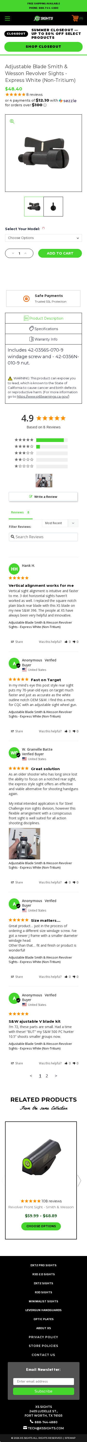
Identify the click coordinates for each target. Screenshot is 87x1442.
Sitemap (70, 1438)
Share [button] (18, 642)
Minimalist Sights (43, 1301)
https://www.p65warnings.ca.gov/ (42, 396)
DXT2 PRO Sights (43, 1265)
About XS (43, 1328)
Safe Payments (49, 296)
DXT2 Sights (43, 1283)
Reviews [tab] (17, 512)
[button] (43, 103)
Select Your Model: (25, 229)
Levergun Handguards (43, 1310)
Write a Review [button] (45, 496)
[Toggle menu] (13, 18)
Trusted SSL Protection (50, 301)
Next (79, 1180)
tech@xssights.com (46, 1428)
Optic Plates (44, 1319)
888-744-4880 (48, 8)
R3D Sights (43, 1292)
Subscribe (43, 1391)
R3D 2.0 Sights (43, 1274)
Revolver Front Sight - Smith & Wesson (41, 1207)
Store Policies (43, 1346)
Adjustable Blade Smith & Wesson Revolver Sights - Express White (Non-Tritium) (40, 624)
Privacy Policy (43, 1337)
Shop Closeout (43, 46)
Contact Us (43, 1355)
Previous (3, 1180)
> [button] (56, 1076)
